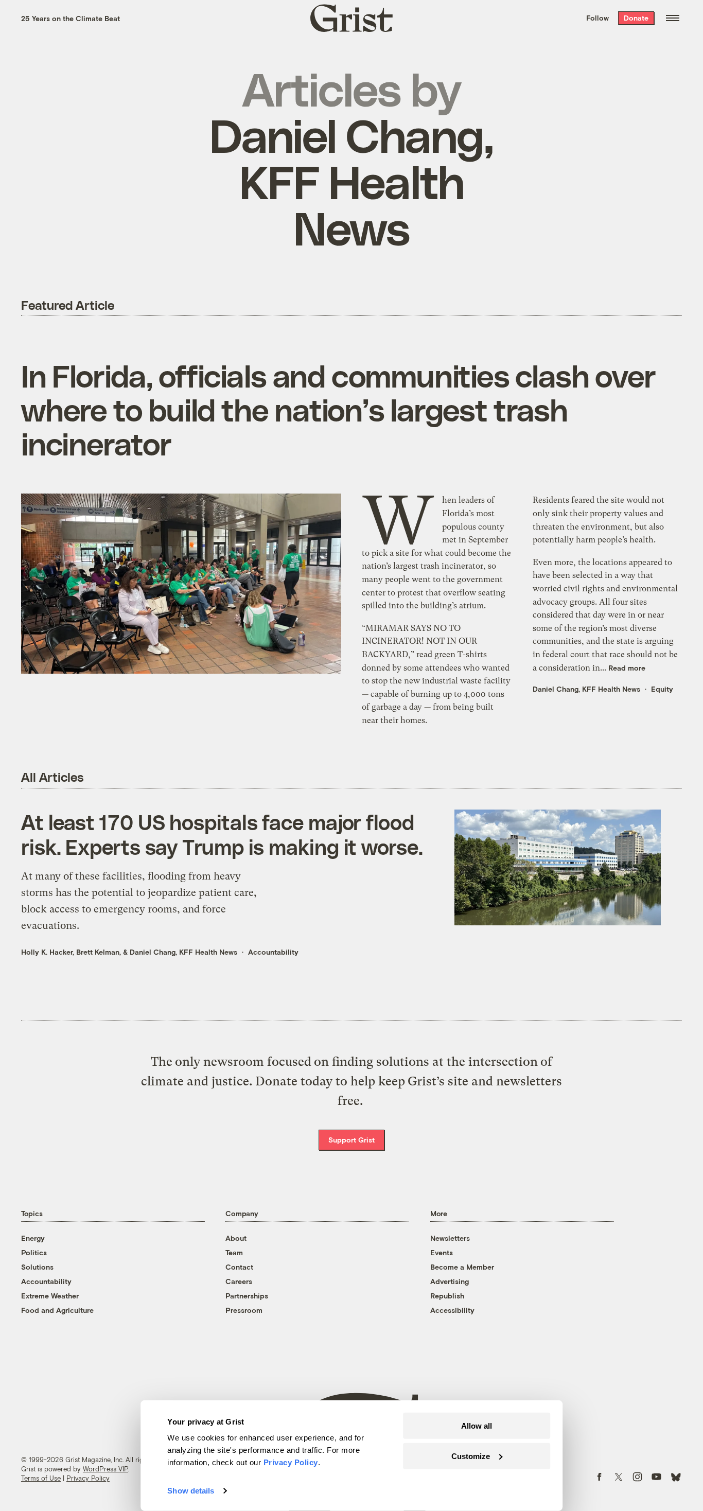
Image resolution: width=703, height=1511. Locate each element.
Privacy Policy (88, 1478)
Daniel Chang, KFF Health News (586, 688)
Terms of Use (41, 1478)
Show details (190, 1490)
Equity (662, 688)
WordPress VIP (105, 1469)
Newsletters (450, 1238)
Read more (626, 667)
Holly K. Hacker (47, 951)
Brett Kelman (97, 951)
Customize (470, 1455)
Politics (34, 1252)
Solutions (37, 1266)
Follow (597, 17)
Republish (447, 1295)
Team (234, 1252)
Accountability (273, 951)
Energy (33, 1238)
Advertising (449, 1281)
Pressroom (243, 1310)
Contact (239, 1266)
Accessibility (452, 1310)
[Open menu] (672, 18)
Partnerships (246, 1295)
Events (441, 1252)
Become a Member (462, 1266)
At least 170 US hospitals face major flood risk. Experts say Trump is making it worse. (222, 834)
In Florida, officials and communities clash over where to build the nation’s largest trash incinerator (338, 409)
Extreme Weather (50, 1295)
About (236, 1238)
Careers (238, 1281)
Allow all (476, 1425)
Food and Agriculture (57, 1310)
